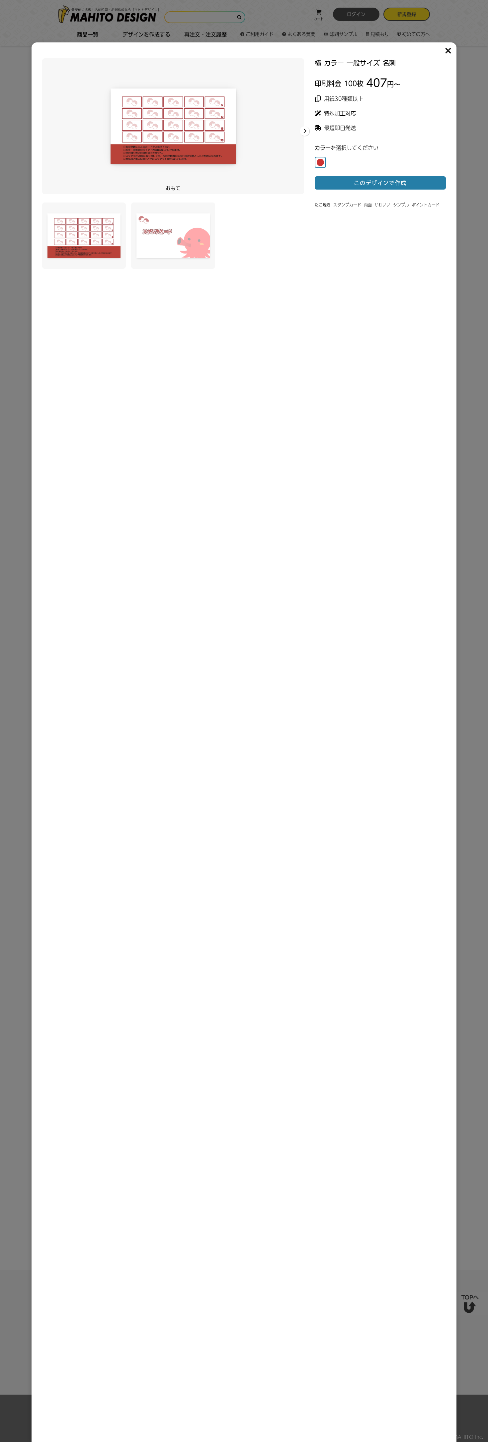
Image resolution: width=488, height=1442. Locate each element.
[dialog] (244, 163)
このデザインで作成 (380, 183)
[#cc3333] (320, 162)
